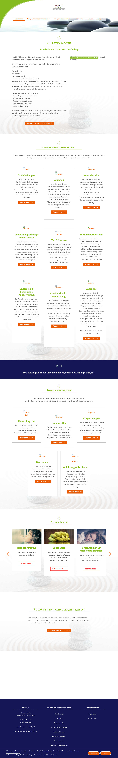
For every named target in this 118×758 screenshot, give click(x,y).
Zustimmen (94, 753)
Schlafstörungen (26, 175)
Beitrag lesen (26, 563)
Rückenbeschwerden (91, 235)
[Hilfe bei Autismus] (26, 537)
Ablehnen (105, 753)
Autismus (91, 289)
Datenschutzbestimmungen (13, 753)
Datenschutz (92, 718)
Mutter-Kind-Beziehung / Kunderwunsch (27, 292)
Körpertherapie (91, 418)
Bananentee (59, 548)
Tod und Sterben (59, 732)
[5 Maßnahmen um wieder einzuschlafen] (91, 537)
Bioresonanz (43, 462)
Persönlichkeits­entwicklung (59, 745)
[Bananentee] (59, 537)
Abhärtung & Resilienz (75, 467)
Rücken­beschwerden (59, 736)
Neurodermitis (91, 175)
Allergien (59, 180)
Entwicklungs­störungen (59, 727)
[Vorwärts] (110, 554)
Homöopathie (59, 423)
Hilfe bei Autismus (26, 548)
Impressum (92, 714)
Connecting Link (26, 421)
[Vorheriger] (8, 554)
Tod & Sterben (59, 240)
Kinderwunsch (59, 741)
